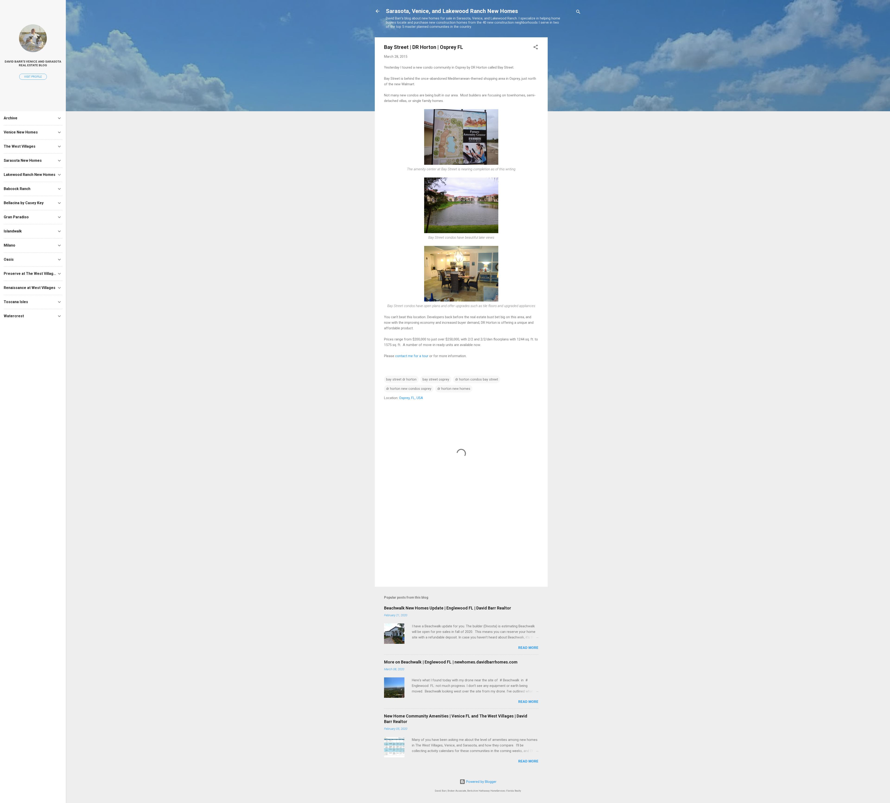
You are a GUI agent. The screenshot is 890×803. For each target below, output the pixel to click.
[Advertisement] (566, 106)
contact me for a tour (411, 356)
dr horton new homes (453, 389)
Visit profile (33, 76)
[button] (535, 47)
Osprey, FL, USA (411, 398)
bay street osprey (436, 379)
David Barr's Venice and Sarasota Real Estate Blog (33, 63)
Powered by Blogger (480, 782)
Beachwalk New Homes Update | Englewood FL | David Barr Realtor (447, 608)
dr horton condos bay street (476, 379)
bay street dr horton (401, 379)
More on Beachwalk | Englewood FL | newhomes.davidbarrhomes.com (451, 662)
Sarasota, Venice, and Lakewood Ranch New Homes (452, 11)
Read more (528, 648)
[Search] (578, 13)
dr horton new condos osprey (408, 389)
